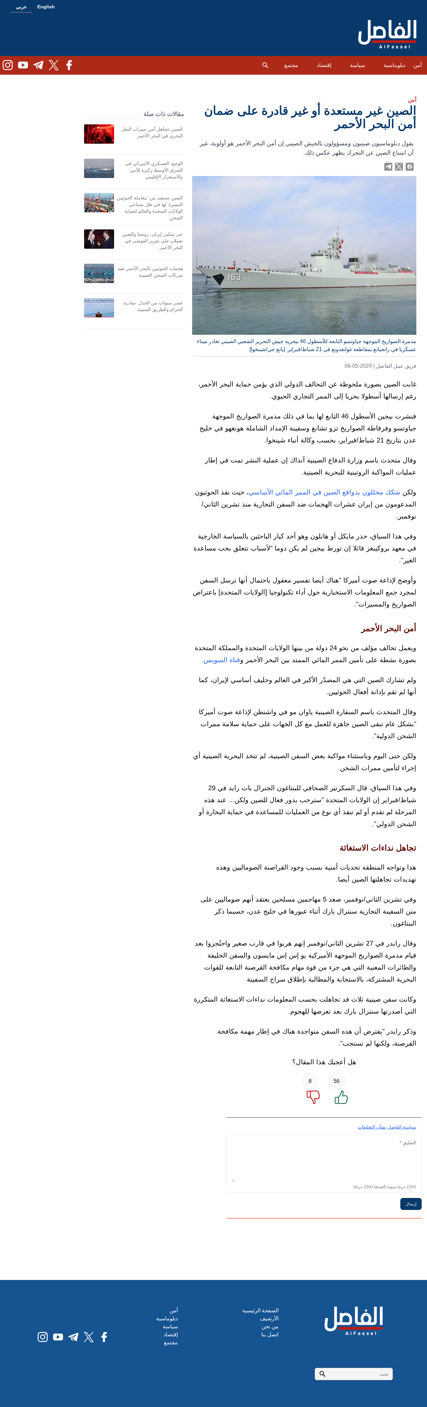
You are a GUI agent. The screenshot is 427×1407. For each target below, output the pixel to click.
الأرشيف (269, 1318)
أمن (417, 65)
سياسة (357, 65)
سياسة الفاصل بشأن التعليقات (387, 1127)
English (46, 6)
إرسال (411, 1204)
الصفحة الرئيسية (260, 1310)
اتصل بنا (270, 1334)
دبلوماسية (394, 65)
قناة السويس (221, 659)
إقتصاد (324, 65)
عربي (21, 6)
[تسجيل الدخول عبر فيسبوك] (410, 167)
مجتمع (291, 65)
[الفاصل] (387, 34)
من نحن (270, 1326)
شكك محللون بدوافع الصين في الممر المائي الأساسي (324, 492)
